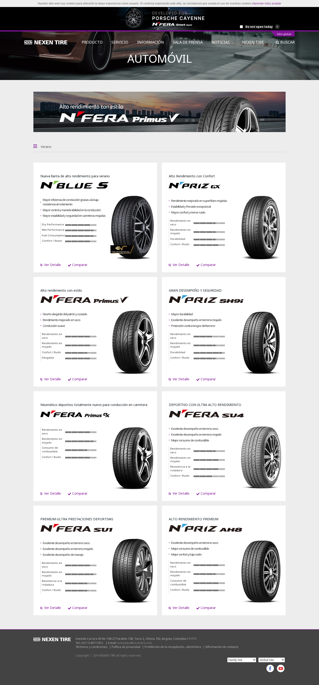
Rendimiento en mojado (180, 231)
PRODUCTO (92, 42)
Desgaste (48, 357)
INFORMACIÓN (150, 42)
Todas (35, 146)
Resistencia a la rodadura (180, 468)
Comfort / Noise (52, 240)
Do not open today (259, 27)
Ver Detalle (52, 264)
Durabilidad (177, 239)
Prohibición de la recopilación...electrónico (173, 647)
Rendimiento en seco (180, 222)
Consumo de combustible (50, 449)
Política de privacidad (126, 647)
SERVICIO (119, 42)
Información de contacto (222, 647)
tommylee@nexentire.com (134, 643)
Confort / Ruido (179, 244)
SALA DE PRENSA (188, 42)
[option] (159, 18)
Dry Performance (53, 224)
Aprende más (261, 3)
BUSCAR (287, 42)
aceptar (276, 3)
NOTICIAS (222, 42)
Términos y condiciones (91, 647)
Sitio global (284, 34)
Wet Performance (53, 229)
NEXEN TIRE (253, 42)
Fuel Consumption (53, 235)
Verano (46, 146)
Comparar (79, 264)
